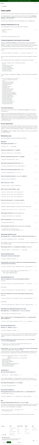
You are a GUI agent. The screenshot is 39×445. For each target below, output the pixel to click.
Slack (26, 431)
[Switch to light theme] (35, 440)
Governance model (13, 431)
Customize (19, 442)
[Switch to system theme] (33, 440)
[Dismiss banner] (37, 1)
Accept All (9, 442)
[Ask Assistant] (36, 29)
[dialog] (11, 440)
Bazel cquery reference (11, 17)
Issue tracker (27, 429)
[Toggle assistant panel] (36, 3)
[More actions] (37, 3)
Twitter (18, 431)
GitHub (18, 429)
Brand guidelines (12, 434)
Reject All (4, 442)
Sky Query (6, 130)
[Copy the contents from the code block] (35, 29)
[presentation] (19, 53)
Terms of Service (34, 429)
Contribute (11, 429)
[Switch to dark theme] (36, 440)
